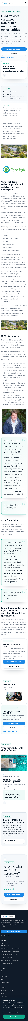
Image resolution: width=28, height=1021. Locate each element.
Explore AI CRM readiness (10, 731)
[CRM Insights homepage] (10, 3)
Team (3, 993)
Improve (3, 974)
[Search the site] (22, 3)
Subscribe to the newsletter (10, 841)
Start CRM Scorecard (13, 49)
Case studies (5, 982)
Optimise (4, 976)
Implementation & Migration (10, 951)
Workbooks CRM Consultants (10, 960)
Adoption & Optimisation (9, 954)
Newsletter (4, 996)
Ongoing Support (6, 957)
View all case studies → (7, 57)
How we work (5, 943)
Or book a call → (5, 935)
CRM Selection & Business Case (11, 949)
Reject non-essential (14, 1012)
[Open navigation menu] (25, 3)
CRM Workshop (6, 946)
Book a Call (13, 53)
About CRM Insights (7, 990)
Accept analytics (14, 1016)
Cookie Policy (19, 1007)
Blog (2, 979)
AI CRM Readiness (6, 963)
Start (2, 971)
